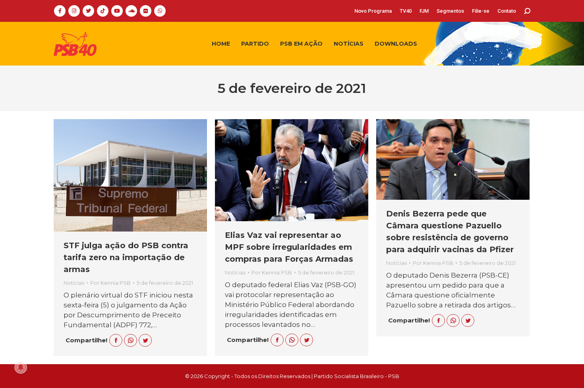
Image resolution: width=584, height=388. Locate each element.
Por (110, 283)
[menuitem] (373, 11)
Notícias (74, 283)
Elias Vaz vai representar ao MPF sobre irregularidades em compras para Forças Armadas (289, 247)
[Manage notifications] (20, 367)
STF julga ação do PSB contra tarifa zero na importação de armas (126, 257)
